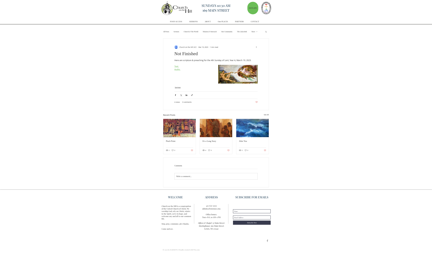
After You (243, 141)
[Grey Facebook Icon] (267, 240)
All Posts (166, 32)
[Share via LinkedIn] (186, 95)
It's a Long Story (209, 141)
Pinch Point (170, 141)
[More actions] (256, 47)
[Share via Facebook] (175, 95)
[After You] (252, 128)
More (253, 32)
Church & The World (191, 32)
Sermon (176, 32)
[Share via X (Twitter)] (181, 95)
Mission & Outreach (210, 32)
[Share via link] (192, 95)
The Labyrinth (242, 32)
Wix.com (196, 250)
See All (266, 115)
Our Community (227, 32)
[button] (266, 32)
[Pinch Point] (179, 128)
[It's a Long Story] (216, 128)
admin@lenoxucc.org (211, 208)
